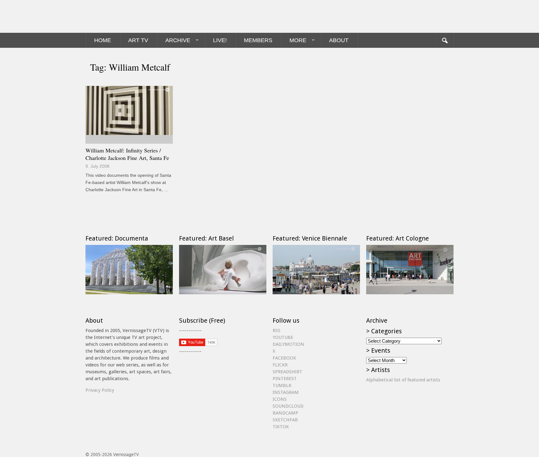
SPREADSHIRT (287, 372)
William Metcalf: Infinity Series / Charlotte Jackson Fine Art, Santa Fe (127, 154)
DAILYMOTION (288, 344)
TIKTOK (281, 427)
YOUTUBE (283, 337)
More (297, 40)
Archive (177, 40)
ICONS (280, 399)
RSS (276, 330)
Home (102, 40)
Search (444, 40)
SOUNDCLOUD (288, 406)
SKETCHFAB (285, 420)
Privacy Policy (99, 390)
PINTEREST (285, 378)
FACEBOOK (284, 358)
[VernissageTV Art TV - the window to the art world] (116, 16)
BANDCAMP (285, 413)
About (338, 40)
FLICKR (280, 365)
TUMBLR (282, 385)
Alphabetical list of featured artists (403, 380)
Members (258, 40)
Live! (220, 40)
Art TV (138, 40)
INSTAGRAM (286, 392)
